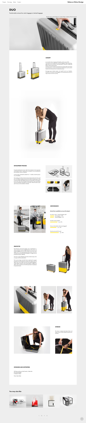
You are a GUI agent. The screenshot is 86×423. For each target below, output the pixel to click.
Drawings (9, 2)
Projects (4, 2)
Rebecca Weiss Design (75, 2)
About (14, 2)
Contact (19, 2)
